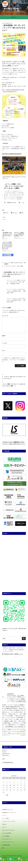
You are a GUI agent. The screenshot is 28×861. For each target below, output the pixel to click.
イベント (5, 262)
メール (4, 343)
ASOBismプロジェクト (7, 809)
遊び (3, 848)
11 (6, 785)
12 (10, 785)
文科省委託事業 (6, 845)
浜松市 (22, 266)
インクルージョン (7, 266)
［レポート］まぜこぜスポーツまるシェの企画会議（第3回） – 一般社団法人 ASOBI (16, 291)
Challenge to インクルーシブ (9, 812)
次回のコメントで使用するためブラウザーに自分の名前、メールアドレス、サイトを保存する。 (14, 359)
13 (14, 785)
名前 (4, 335)
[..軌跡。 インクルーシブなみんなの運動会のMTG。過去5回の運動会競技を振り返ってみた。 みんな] (14, 716)
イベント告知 (10, 262)
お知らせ (4, 824)
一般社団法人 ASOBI (10, 8)
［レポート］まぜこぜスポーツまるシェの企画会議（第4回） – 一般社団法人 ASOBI (16, 300)
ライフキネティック (7, 839)
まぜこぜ (18, 266)
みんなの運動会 (6, 836)
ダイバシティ (13, 266)
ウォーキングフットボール (8, 821)
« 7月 (7, 795)
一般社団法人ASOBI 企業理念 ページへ (13, 654)
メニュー (15, 17)
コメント (5, 315)
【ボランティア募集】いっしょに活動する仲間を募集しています (19, 234)
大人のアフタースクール (8, 842)
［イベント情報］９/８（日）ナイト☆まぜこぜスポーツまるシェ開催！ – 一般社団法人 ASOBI (16, 282)
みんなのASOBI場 (6, 833)
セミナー (4, 827)
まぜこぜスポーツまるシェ (18, 262)
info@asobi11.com (8, 762)
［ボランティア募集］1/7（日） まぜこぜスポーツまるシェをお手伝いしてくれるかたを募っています (7, 245)
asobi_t (11, 23)
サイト (3, 350)
